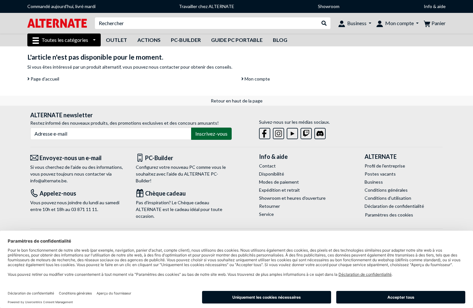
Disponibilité (271, 174)
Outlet (116, 40)
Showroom (328, 6)
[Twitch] (306, 132)
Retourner (269, 206)
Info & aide (435, 6)
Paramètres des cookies (389, 214)
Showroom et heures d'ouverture (292, 198)
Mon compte (257, 79)
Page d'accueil (44, 79)
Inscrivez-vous (211, 133)
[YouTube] (292, 132)
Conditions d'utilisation (388, 198)
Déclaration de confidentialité (394, 206)
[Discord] (320, 132)
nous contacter (164, 67)
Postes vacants (380, 174)
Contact (267, 165)
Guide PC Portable (237, 40)
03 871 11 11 (84, 209)
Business (374, 182)
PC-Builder (186, 40)
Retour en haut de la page (237, 100)
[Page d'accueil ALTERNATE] (57, 22)
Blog (280, 40)
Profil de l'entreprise (385, 165)
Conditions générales (386, 190)
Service (266, 214)
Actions (149, 40)
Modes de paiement (279, 182)
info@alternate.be (48, 180)
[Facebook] (264, 132)
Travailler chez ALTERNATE (206, 6)
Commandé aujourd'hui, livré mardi (61, 6)
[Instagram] (278, 132)
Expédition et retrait (279, 190)
